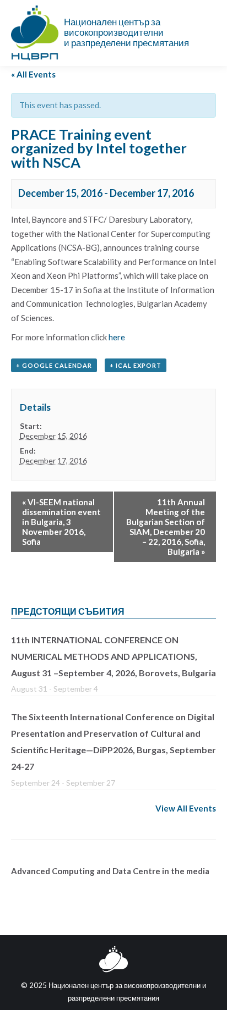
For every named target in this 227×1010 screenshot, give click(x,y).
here (117, 337)
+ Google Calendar (54, 365)
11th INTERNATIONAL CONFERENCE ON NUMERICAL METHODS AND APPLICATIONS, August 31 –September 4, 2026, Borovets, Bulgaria (113, 656)
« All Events (33, 74)
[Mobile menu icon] (210, 33)
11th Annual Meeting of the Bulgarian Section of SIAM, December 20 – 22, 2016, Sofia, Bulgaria (165, 526)
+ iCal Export (135, 365)
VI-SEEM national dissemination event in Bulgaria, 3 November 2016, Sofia (61, 522)
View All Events (185, 808)
